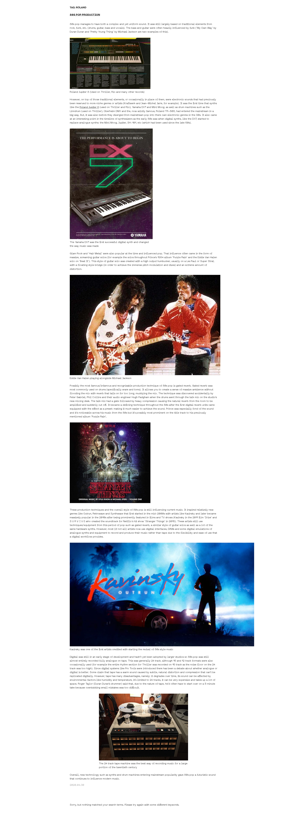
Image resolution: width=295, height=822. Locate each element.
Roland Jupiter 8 (89, 107)
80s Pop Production (85, 15)
